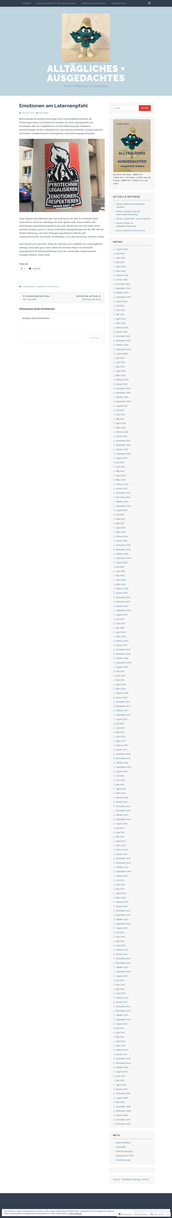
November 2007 (123, 1124)
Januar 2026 (121, 279)
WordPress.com (123, 1160)
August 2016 (122, 771)
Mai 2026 (120, 262)
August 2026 (122, 249)
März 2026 (121, 271)
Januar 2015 (121, 854)
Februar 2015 (122, 849)
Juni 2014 (120, 884)
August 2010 (122, 1071)
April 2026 (121, 266)
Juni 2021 (120, 519)
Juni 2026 (120, 257)
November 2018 (123, 654)
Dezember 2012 (123, 958)
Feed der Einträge (124, 1151)
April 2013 (121, 945)
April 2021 (121, 527)
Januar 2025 (121, 332)
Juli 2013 (120, 932)
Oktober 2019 (122, 606)
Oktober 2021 (122, 501)
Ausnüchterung (52, 287)
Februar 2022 (122, 484)
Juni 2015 (120, 832)
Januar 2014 (121, 906)
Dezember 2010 (123, 1058)
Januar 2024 (121, 384)
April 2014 (121, 893)
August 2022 (122, 458)
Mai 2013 (120, 941)
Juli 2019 (120, 619)
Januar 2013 (121, 954)
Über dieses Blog (118, 3)
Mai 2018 (120, 680)
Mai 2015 (120, 836)
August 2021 (122, 510)
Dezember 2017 (123, 701)
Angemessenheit (28, 287)
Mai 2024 (120, 366)
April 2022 (121, 475)
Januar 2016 (121, 802)
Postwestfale (43, 113)
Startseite (26, 3)
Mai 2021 (120, 523)
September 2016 (123, 767)
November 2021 (123, 497)
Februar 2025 (122, 327)
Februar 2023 (122, 432)
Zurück (116, 1179)
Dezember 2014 (123, 858)
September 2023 (123, 401)
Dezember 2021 (123, 492)
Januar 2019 (121, 645)
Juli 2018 (120, 671)
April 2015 (121, 841)
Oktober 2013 (122, 919)
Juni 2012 (120, 984)
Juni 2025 (120, 310)
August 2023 (122, 406)
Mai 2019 (120, 628)
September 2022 (123, 453)
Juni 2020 (120, 571)
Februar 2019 (122, 641)
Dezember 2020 (123, 545)
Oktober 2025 (122, 292)
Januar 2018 (121, 697)
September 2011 (123, 1019)
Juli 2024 (120, 358)
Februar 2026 (122, 275)
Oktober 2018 (122, 658)
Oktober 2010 (122, 1067)
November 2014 (123, 863)
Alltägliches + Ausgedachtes (86, 73)
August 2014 (122, 876)
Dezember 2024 (123, 336)
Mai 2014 (120, 889)
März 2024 (121, 375)
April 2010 (121, 1085)
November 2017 (123, 706)
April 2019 (121, 632)
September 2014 (123, 871)
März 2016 (121, 793)
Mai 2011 (120, 1037)
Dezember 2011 (123, 1006)
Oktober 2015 (122, 815)
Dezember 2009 (123, 1093)
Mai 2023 (120, 419)
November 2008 (123, 1111)
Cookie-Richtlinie (75, 1213)
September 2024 (123, 349)
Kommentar (95, 338)
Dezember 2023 (123, 388)
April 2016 (121, 789)
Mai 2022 (120, 471)
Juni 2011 (120, 1032)
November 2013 (123, 915)
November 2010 (123, 1063)
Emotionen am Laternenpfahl (53, 105)
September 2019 (123, 610)
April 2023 (121, 423)
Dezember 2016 (123, 754)
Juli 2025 (120, 305)
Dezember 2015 (123, 806)
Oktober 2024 (122, 345)
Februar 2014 (122, 902)
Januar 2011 (121, 1054)
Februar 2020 (122, 588)
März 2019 (121, 636)
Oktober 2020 (122, 554)
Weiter (146, 1179)
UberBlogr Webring (131, 1179)
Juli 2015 (120, 828)
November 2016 (123, 758)
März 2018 (121, 688)
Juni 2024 (120, 362)
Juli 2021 (120, 514)
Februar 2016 (122, 797)
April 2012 (121, 993)
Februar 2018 (122, 693)
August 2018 (122, 667)
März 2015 (121, 845)
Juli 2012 (120, 980)
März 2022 (121, 479)
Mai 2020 (120, 575)
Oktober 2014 (122, 867)
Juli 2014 (120, 880)
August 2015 (122, 823)
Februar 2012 (122, 997)
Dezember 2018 (123, 649)
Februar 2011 (122, 1050)
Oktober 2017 (122, 710)
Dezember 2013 (123, 910)
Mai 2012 (120, 989)
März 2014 (121, 897)
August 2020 (122, 562)
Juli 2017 (120, 723)
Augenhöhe (40, 287)
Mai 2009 (120, 1102)
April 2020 (121, 580)
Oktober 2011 (122, 1015)
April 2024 (121, 371)
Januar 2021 (121, 540)
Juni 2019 (120, 623)
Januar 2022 (121, 488)
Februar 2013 (122, 949)
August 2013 (122, 928)
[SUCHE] (149, 3)
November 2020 (123, 549)
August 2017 (122, 719)
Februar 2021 (122, 536)
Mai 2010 (120, 1080)
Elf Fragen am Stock (89, 298)
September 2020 (123, 558)
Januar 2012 (121, 1002)
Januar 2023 (121, 436)
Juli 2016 (120, 775)
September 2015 (123, 819)
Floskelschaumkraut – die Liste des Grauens (56, 3)
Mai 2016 (120, 784)
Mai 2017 (120, 732)
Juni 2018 (120, 675)
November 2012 (123, 963)
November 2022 (123, 445)
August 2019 (122, 614)
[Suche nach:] (125, 108)
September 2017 (123, 714)
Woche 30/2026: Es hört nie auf (130, 230)
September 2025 (123, 297)
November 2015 (123, 810)
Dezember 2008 (123, 1106)
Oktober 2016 (122, 762)
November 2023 (123, 392)
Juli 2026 (120, 253)
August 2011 (122, 1024)
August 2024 (122, 353)
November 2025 (123, 288)
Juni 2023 (120, 414)
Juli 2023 (120, 410)
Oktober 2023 (122, 397)
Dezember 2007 (123, 1119)
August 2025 (122, 301)
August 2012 (122, 976)
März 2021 (121, 532)
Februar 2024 (122, 379)
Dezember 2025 (123, 284)
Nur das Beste (36, 298)
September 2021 (123, 506)
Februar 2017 (122, 745)
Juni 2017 (120, 728)
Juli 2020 (120, 567)
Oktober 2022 (122, 449)
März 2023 (121, 427)
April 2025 (121, 318)
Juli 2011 (120, 1028)
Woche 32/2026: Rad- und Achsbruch (133, 218)
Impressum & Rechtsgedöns (93, 3)
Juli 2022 (120, 462)
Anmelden (121, 1147)
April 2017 (121, 736)
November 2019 (123, 601)
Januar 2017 (121, 749)
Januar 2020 (121, 593)
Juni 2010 (120, 1076)
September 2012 (123, 971)
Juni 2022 (120, 466)
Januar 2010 (121, 1089)
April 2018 (121, 684)
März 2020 (121, 584)
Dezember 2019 (123, 597)
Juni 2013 (120, 936)
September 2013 (123, 923)
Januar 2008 (121, 1115)
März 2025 (121, 323)
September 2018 (123, 662)
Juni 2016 (120, 780)
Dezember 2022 (123, 440)
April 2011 (121, 1041)
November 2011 (123, 1010)
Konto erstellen (123, 1142)
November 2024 (123, 340)
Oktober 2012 (122, 967)
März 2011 (121, 1045)
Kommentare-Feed (124, 1155)
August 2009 (122, 1098)
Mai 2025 (120, 314)
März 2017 (121, 741)
